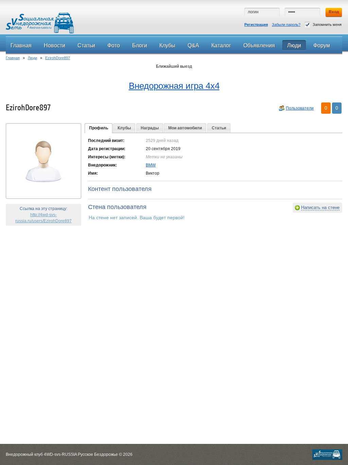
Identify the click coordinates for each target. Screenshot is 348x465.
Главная (13, 58)
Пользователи (300, 108)
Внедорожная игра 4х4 (174, 86)
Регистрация (256, 24)
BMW (151, 165)
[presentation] (98, 128)
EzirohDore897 (57, 58)
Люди (32, 58)
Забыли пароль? (286, 24)
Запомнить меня (327, 24)
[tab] (98, 128)
